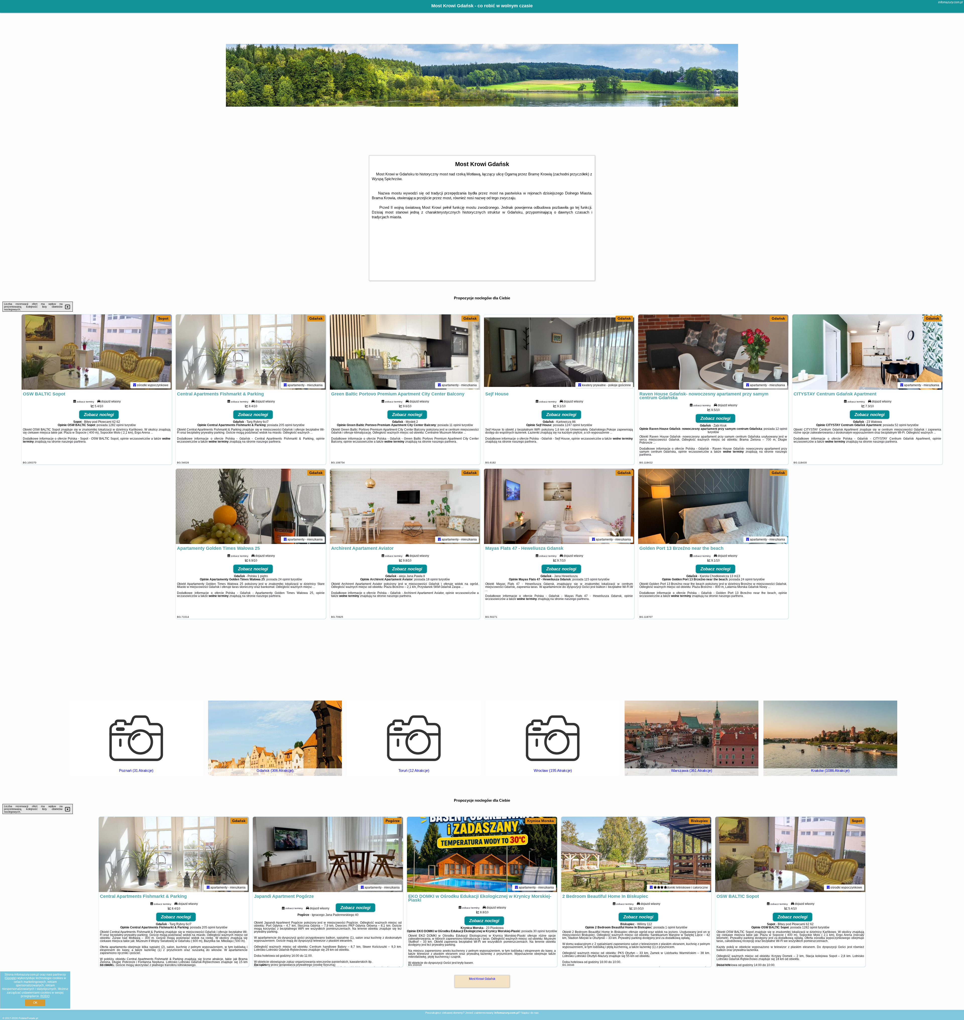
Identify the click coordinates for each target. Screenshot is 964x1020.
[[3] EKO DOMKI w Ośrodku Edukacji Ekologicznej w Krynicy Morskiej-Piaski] (482, 854)
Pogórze (393, 821)
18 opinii (432, 579)
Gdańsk (316, 318)
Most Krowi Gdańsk (482, 979)
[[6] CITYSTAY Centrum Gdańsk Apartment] (867, 352)
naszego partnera (74, 441)
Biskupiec (699, 821)
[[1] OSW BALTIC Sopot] (97, 352)
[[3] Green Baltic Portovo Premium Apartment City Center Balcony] (405, 352)
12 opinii (781, 429)
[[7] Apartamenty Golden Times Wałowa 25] (251, 506)
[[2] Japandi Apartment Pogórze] (328, 854)
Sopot (163, 318)
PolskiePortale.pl (28, 1018)
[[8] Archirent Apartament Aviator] (405, 506)
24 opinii (284, 579)
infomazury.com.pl (950, 2)
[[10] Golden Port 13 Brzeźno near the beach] (713, 506)
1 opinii (670, 927)
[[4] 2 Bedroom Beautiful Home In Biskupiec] (636, 854)
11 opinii (455, 425)
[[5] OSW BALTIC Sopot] (790, 854)
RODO (44, 996)
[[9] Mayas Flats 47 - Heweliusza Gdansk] (559, 506)
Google (11, 978)
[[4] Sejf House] (559, 352)
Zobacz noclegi (99, 414)
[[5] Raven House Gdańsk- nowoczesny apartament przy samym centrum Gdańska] (713, 352)
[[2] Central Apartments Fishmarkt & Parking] (251, 352)
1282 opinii (116, 425)
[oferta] (134, 385)
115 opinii (590, 579)
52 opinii (901, 425)
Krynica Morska (540, 821)
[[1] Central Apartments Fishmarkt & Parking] (174, 854)
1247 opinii (572, 425)
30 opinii (539, 931)
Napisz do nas (530, 1012)
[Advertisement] (482, 659)
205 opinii (285, 425)
